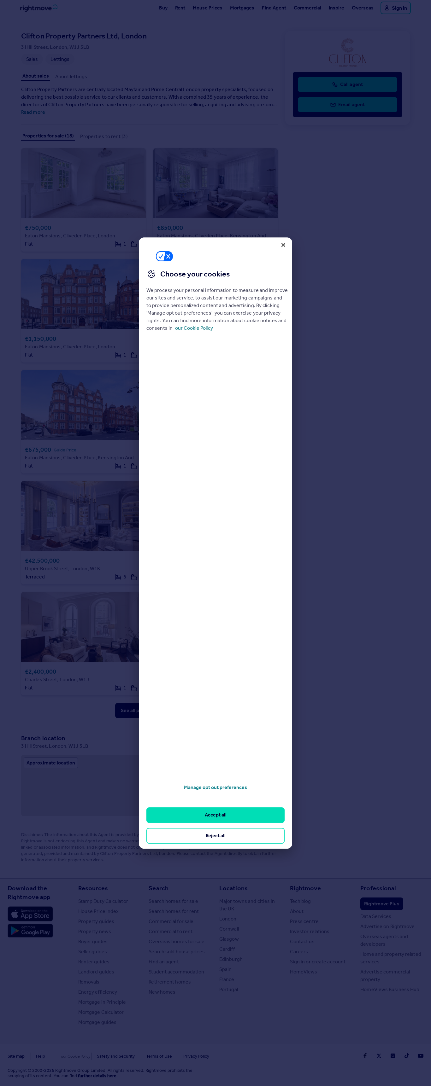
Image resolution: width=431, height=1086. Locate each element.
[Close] (283, 245)
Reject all (216, 836)
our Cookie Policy (194, 328)
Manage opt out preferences (215, 787)
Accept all (216, 815)
